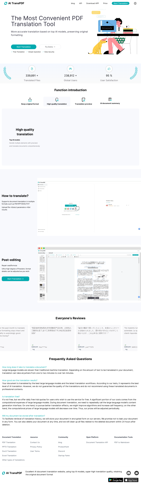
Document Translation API (97, 442)
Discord (61, 451)
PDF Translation (8, 442)
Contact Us (35, 442)
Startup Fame (64, 455)
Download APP (92, 3)
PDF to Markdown (121, 442)
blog (73, 3)
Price (105, 3)
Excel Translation (9, 455)
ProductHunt (63, 447)
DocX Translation (9, 451)
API (80, 3)
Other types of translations (13, 460)
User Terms (35, 451)
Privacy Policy (36, 447)
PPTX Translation (9, 447)
